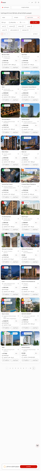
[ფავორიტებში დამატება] (18, 56)
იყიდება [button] (3, 17)
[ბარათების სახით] (5, 34)
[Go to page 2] (33, 368)
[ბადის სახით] (2, 34)
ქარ (32, 2)
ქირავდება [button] (16, 17)
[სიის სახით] (8, 34)
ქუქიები (17, 466)
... (28, 368)
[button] (4, 22)
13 (30, 368)
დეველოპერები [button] (30, 17)
